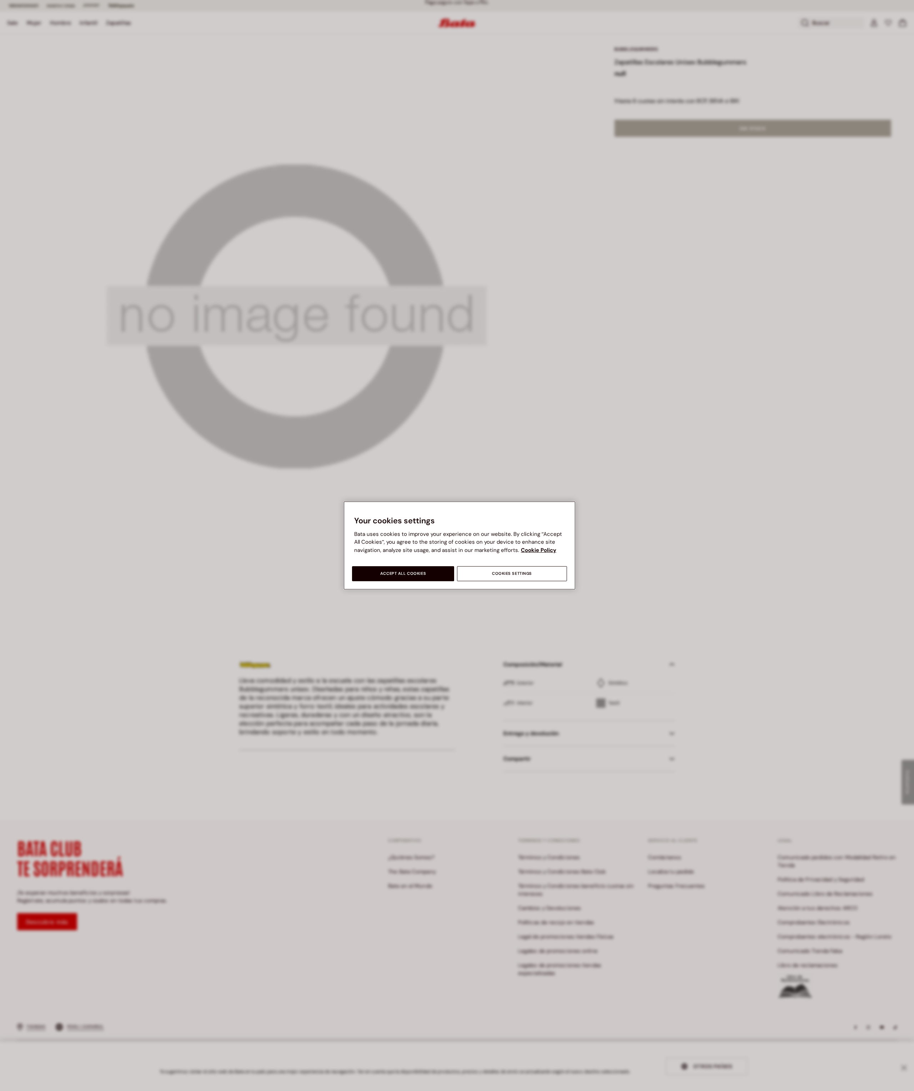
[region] (459, 545)
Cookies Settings (512, 573)
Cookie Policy (538, 550)
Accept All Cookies (403, 573)
